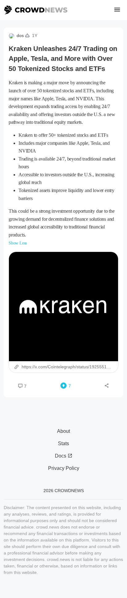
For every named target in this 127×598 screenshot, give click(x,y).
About (63, 431)
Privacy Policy (63, 468)
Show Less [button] (18, 243)
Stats (63, 443)
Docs (61, 455)
